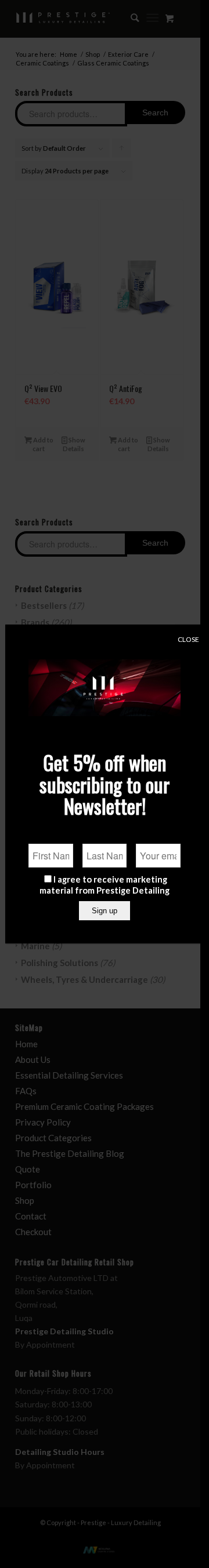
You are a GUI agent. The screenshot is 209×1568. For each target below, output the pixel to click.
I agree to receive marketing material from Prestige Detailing (104, 884)
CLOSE (188, 639)
